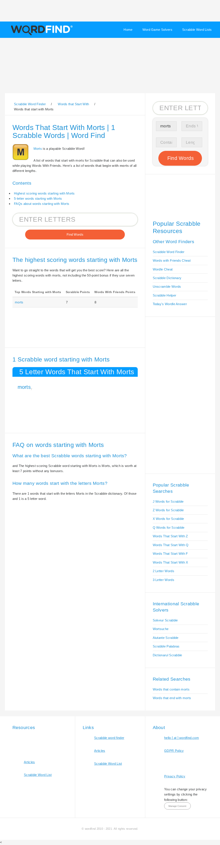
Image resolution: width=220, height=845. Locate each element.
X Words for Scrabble (168, 519)
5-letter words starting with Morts (38, 198)
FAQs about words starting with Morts (41, 203)
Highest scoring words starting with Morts (44, 193)
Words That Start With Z (170, 536)
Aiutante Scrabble (166, 638)
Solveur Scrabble (165, 620)
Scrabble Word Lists (197, 29)
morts (19, 302)
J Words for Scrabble (168, 501)
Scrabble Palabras (166, 646)
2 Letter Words (163, 571)
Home (128, 29)
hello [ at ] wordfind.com (181, 738)
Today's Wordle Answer (170, 304)
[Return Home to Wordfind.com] (41, 34)
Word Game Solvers (157, 29)
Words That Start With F (170, 553)
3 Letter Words (163, 580)
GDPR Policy (174, 750)
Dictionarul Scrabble (167, 655)
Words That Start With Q (171, 545)
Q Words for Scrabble (169, 527)
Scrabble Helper (164, 295)
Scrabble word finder (109, 738)
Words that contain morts (171, 689)
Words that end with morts (172, 698)
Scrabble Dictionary (167, 278)
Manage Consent (177, 806)
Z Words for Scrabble (168, 510)
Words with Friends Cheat (172, 260)
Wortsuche (161, 629)
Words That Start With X (170, 562)
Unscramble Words (167, 286)
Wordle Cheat (163, 269)
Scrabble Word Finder (169, 252)
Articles (29, 762)
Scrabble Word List (38, 775)
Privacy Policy (174, 776)
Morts (38, 148)
